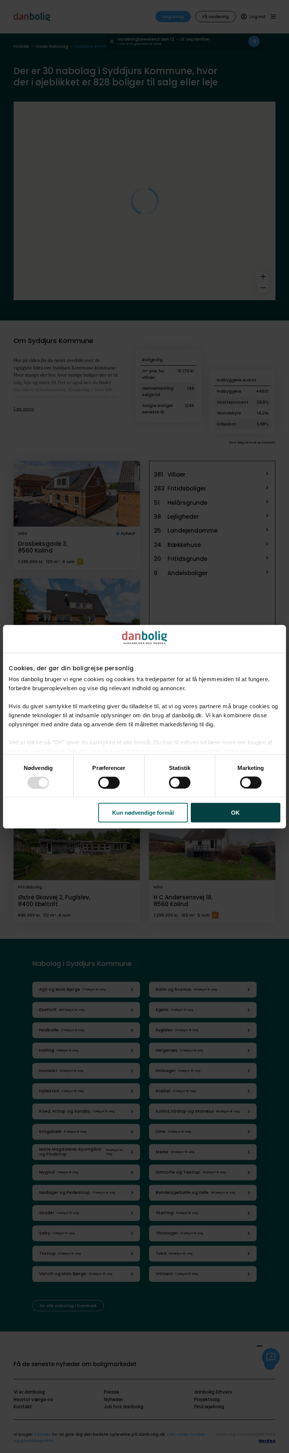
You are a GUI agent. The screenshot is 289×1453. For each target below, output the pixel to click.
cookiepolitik (203, 751)
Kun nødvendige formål (143, 812)
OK (235, 812)
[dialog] (144, 726)
